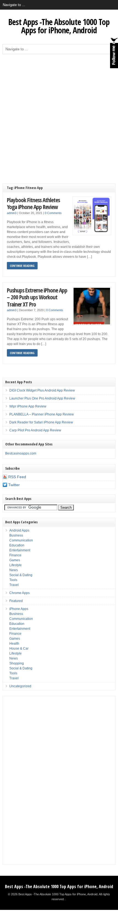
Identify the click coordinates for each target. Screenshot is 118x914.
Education (16, 545)
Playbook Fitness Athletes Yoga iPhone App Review (33, 203)
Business (16, 535)
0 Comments (53, 213)
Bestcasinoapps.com (20, 453)
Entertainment (19, 550)
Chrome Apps (19, 593)
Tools (13, 580)
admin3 (11, 213)
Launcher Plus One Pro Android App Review (42, 398)
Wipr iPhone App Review (27, 406)
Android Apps (19, 530)
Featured (16, 601)
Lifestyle (15, 565)
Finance (15, 555)
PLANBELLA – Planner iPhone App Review (41, 414)
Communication (21, 540)
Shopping (16, 663)
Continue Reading (22, 266)
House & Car (19, 648)
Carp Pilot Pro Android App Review (35, 430)
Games (14, 560)
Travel (14, 585)
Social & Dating (20, 575)
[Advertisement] (59, 116)
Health (14, 643)
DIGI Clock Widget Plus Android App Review (42, 390)
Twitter (14, 485)
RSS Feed (17, 477)
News (13, 570)
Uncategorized (20, 686)
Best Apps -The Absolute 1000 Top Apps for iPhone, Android (58, 26)
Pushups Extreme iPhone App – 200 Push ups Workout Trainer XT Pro (37, 297)
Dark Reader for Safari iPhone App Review (41, 422)
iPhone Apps (18, 609)
